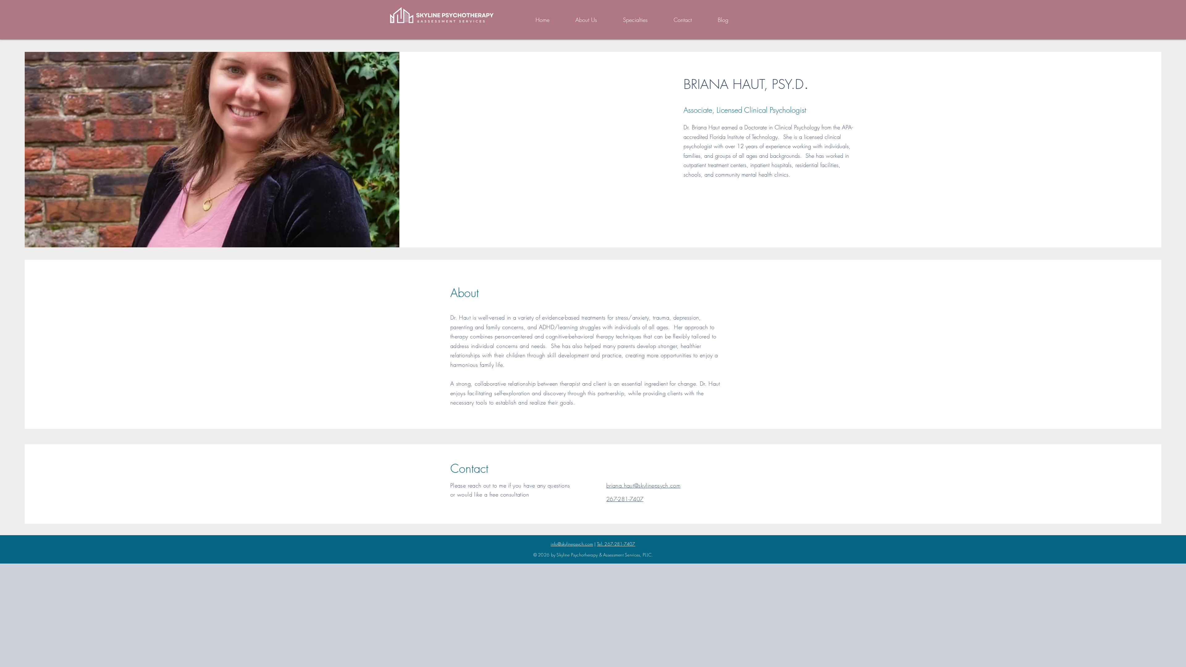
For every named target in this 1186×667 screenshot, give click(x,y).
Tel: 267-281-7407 (616, 544)
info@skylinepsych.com (572, 544)
